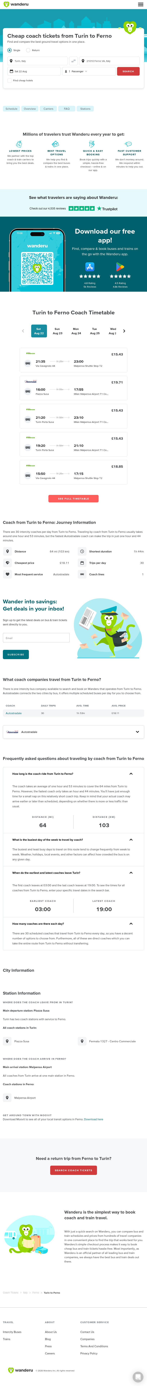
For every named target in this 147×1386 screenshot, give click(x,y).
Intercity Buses (12, 1331)
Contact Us (87, 1331)
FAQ (67, 108)
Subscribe (16, 654)
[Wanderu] (16, 4)
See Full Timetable (73, 498)
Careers (50, 1353)
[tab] (16, 52)
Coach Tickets (10, 1292)
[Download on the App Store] (90, 266)
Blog (48, 1339)
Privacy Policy (89, 1353)
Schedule (11, 108)
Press (48, 1346)
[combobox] (38, 61)
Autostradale (14, 713)
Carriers (48, 108)
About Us (51, 1331)
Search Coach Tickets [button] (73, 1170)
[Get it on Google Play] (120, 266)
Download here (93, 1119)
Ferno (35, 1292)
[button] (140, 4)
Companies (87, 1339)
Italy (25, 1292)
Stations (85, 108)
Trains (6, 1339)
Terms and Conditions (94, 1346)
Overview (30, 108)
